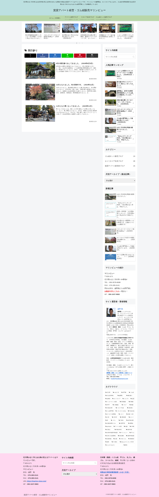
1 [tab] (77, 43)
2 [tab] (79, 43)
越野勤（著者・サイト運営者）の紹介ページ (119, 373)
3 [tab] (82, 43)
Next (136, 32)
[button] (92, 56)
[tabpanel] (33, 31)
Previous (23, 32)
